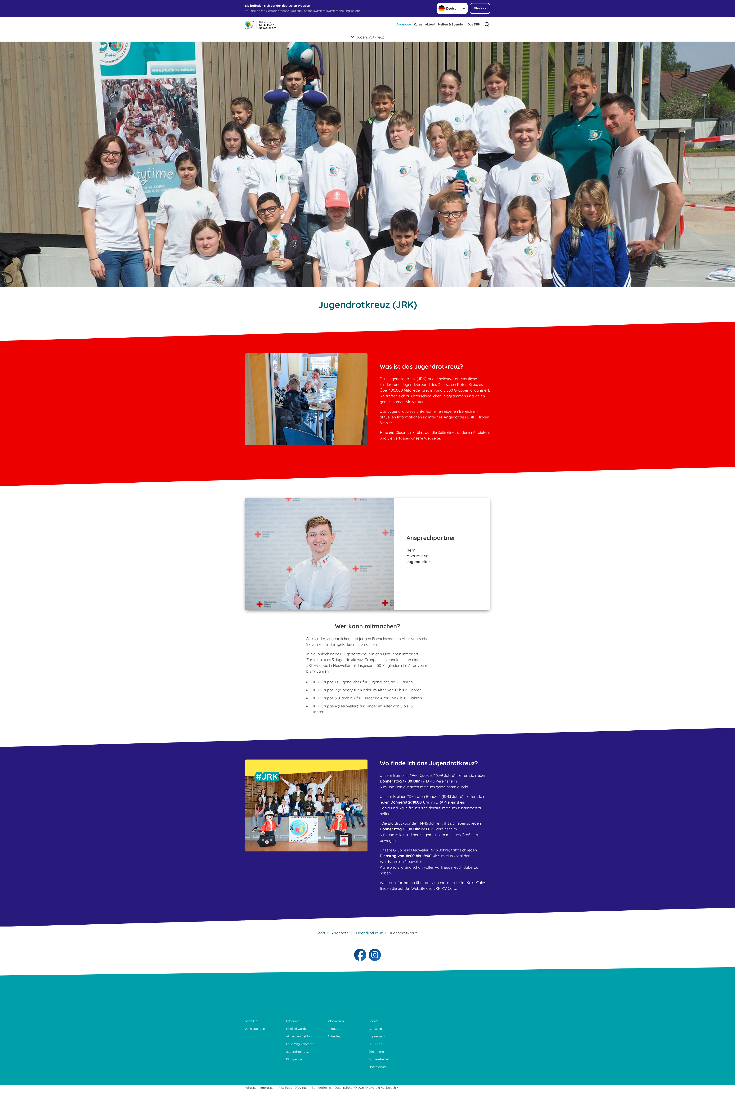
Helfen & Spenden (451, 24)
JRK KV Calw (444, 888)
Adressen (375, 1029)
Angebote (403, 24)
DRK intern (376, 1051)
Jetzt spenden (255, 1029)
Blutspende (294, 1059)
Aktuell (430, 24)
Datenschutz (377, 1067)
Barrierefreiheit (379, 1059)
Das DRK (474, 24)
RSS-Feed (375, 1044)
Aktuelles (333, 1036)
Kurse (418, 24)
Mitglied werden (297, 1029)
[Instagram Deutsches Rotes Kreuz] (375, 955)
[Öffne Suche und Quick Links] (487, 24)
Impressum (377, 1036)
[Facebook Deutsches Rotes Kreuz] (360, 955)
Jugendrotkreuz (297, 1051)
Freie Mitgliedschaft (300, 1044)
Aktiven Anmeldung (299, 1036)
